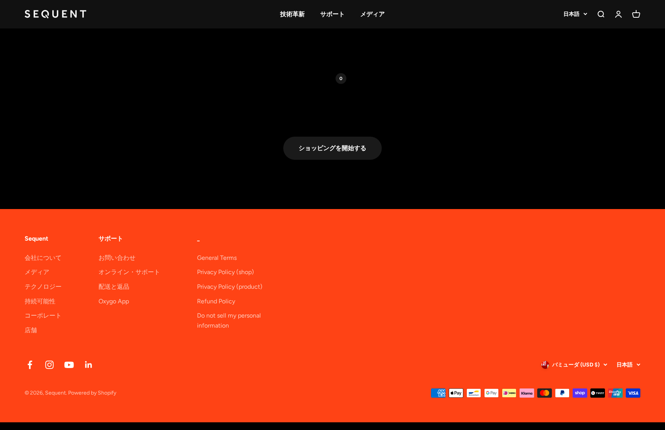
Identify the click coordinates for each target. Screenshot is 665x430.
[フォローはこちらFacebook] (30, 365)
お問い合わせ (117, 257)
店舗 (31, 330)
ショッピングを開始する (332, 148)
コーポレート (43, 315)
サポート (332, 14)
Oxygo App (114, 301)
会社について (43, 257)
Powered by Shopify (92, 393)
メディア (372, 14)
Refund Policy (216, 301)
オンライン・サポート (129, 272)
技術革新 (292, 14)
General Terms (217, 257)
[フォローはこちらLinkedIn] (89, 365)
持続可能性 (40, 301)
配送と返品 (114, 286)
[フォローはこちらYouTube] (69, 365)
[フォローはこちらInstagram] (49, 365)
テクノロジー (43, 286)
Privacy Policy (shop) (225, 272)
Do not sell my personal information (229, 320)
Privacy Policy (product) (229, 286)
